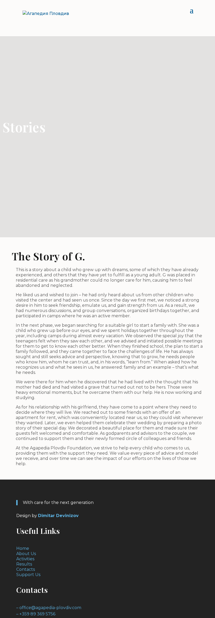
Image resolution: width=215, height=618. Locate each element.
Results (24, 564)
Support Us (28, 574)
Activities (25, 558)
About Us (26, 553)
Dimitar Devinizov (58, 515)
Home (22, 548)
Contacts (25, 569)
